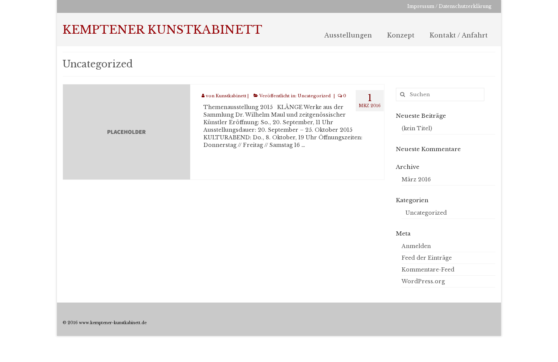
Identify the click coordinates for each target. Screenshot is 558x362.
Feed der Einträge (427, 257)
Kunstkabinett (231, 95)
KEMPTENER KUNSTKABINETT (162, 30)
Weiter (315, 145)
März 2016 (416, 179)
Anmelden (416, 246)
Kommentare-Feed (428, 269)
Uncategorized (314, 95)
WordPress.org (423, 281)
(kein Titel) (417, 128)
